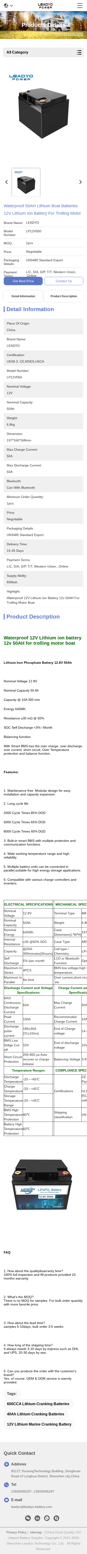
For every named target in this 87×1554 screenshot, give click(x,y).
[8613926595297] (47, 1519)
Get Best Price (23, 281)
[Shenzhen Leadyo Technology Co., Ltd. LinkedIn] (37, 1519)
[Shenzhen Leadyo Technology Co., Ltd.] (45, 5)
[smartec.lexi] (56, 1519)
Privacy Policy (16, 1532)
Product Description (64, 296)
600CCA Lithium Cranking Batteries (38, 1404)
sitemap (36, 1532)
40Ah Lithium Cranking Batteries (35, 1414)
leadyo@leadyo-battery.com (31, 1507)
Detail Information (23, 296)
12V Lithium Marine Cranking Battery (39, 1424)
